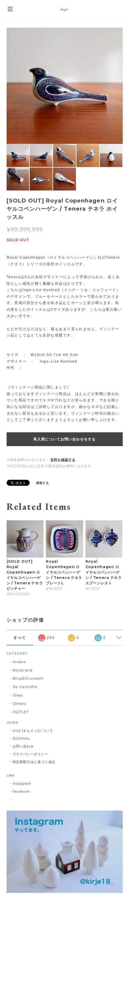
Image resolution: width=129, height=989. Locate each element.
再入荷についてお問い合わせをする (64, 439)
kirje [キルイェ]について (33, 731)
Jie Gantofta (25, 686)
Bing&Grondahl (28, 678)
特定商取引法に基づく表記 (34, 762)
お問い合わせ (23, 746)
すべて (20, 638)
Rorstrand (23, 670)
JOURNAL (22, 738)
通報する (42, 483)
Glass (18, 695)
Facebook (21, 791)
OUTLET (21, 712)
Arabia (19, 661)
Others (19, 703)
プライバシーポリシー (31, 754)
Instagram (22, 783)
